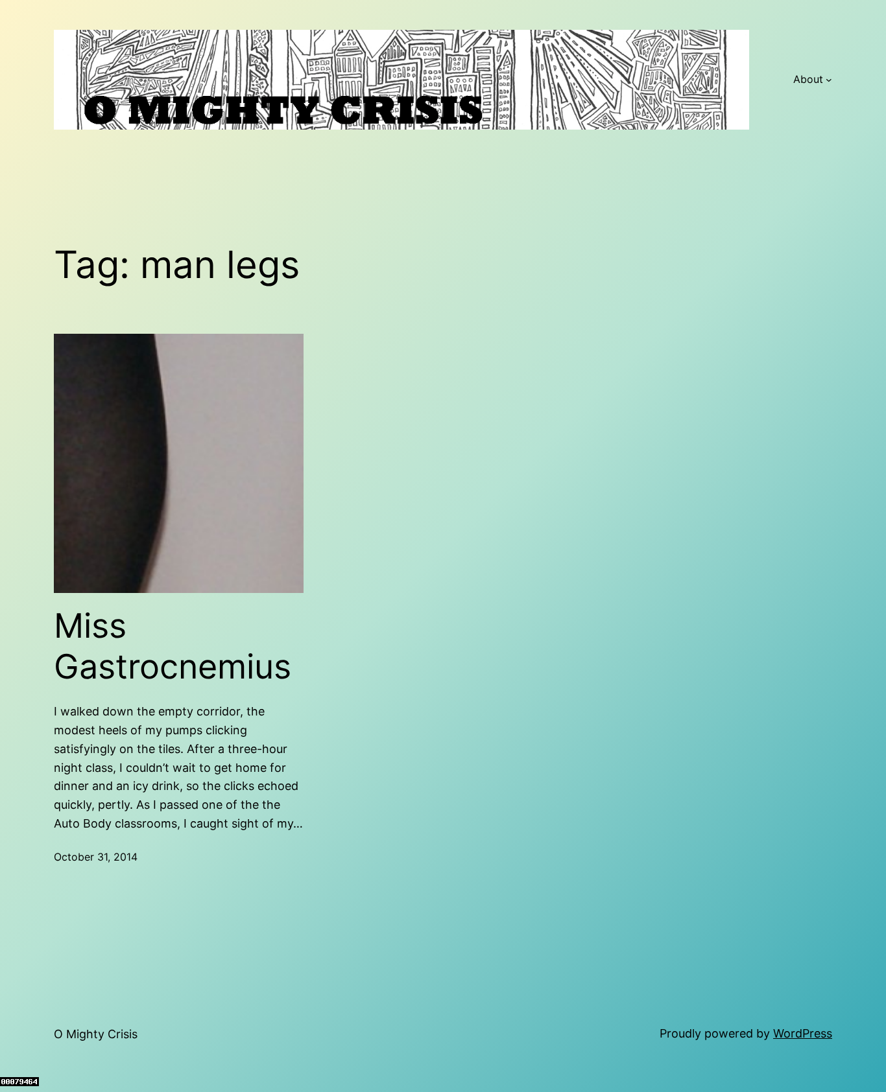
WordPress (802, 1033)
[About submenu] (829, 79)
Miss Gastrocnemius (172, 646)
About (808, 79)
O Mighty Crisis (96, 1034)
